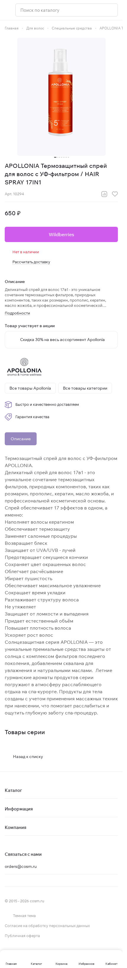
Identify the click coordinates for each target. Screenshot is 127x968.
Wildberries (61, 234)
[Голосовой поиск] (111, 10)
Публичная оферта (22, 935)
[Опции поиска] (98, 10)
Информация (19, 809)
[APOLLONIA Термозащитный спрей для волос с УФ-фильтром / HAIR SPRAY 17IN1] (61, 97)
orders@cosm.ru (21, 866)
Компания (15, 827)
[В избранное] (115, 194)
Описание (21, 438)
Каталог (13, 790)
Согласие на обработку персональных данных (47, 925)
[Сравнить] (104, 194)
